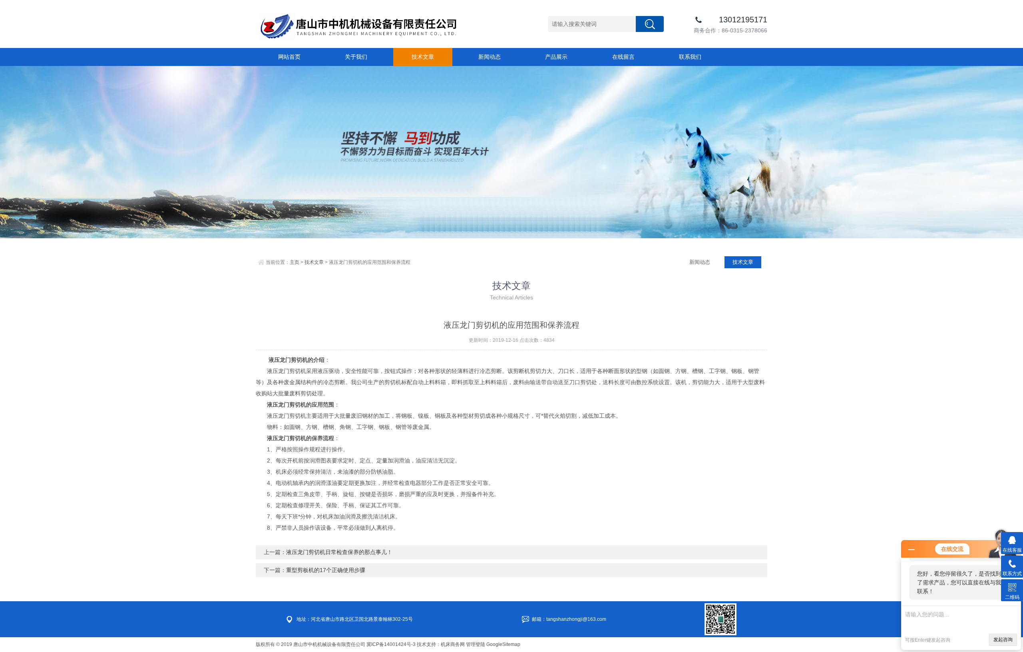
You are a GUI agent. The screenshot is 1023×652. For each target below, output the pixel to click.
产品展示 (556, 57)
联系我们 (690, 57)
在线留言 (623, 57)
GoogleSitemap (503, 644)
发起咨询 (1003, 639)
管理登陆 (475, 644)
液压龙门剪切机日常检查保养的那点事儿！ (339, 552)
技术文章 (423, 57)
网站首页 (289, 57)
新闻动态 (489, 57)
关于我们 (356, 57)
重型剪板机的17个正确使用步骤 (325, 570)
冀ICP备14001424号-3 (391, 644)
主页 (294, 262)
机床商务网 (453, 644)
